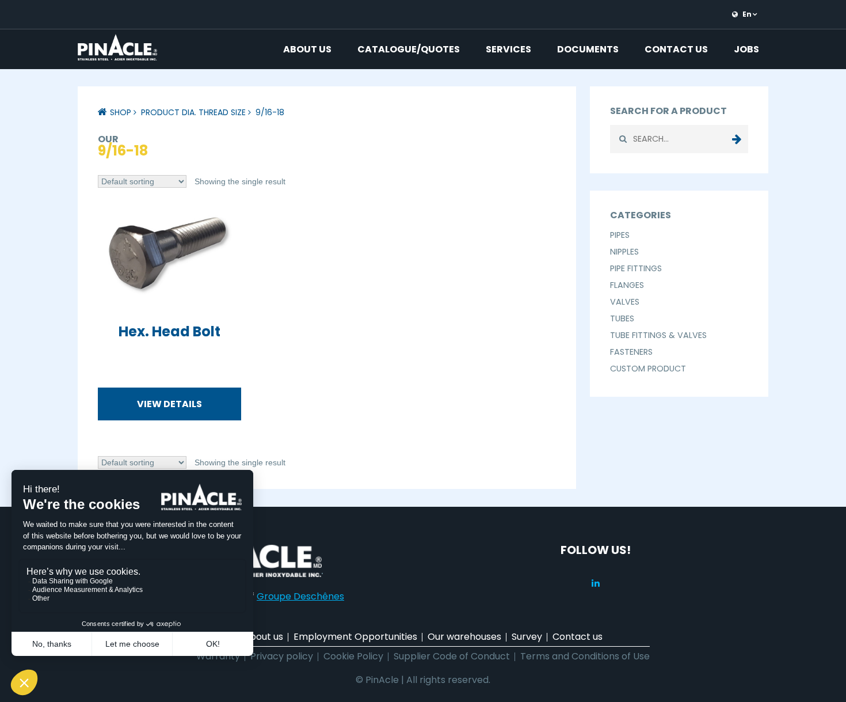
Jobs (746, 49)
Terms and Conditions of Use (585, 656)
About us (307, 49)
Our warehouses (464, 636)
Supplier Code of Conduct (452, 656)
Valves (624, 302)
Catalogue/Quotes (408, 49)
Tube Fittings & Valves (658, 335)
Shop (120, 112)
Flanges (627, 285)
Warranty (218, 656)
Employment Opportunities (355, 636)
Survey (527, 636)
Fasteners (631, 352)
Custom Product (648, 368)
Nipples (624, 251)
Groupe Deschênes (300, 596)
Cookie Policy (353, 656)
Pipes (620, 235)
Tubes (622, 318)
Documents (588, 49)
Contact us (676, 49)
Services (508, 49)
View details (169, 404)
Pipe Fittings (636, 268)
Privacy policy (281, 656)
